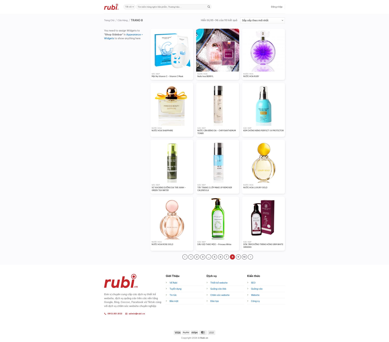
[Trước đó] (185, 257)
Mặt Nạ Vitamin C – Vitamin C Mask (167, 76)
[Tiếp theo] (250, 257)
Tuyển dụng (175, 288)
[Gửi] (208, 6)
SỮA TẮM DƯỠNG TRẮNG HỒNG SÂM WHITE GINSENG (263, 245)
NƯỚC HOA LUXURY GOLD (255, 187)
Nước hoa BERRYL (205, 76)
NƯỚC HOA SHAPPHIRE (162, 130)
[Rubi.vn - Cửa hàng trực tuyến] (111, 7)
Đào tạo (214, 301)
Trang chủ (109, 20)
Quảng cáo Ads (218, 288)
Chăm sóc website (219, 295)
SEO (253, 282)
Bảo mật (174, 301)
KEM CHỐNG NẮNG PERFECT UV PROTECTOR (263, 130)
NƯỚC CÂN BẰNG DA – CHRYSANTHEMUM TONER (216, 131)
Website (255, 295)
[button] (277, 7)
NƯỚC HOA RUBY (251, 76)
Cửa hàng (122, 20)
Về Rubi (173, 282)
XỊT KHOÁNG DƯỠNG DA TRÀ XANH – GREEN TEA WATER (169, 188)
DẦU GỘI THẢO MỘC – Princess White (214, 244)
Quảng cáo (257, 288)
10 (244, 256)
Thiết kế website (218, 282)
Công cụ (255, 301)
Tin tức (173, 295)
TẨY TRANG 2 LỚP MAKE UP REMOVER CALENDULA (214, 188)
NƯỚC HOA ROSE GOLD (162, 244)
